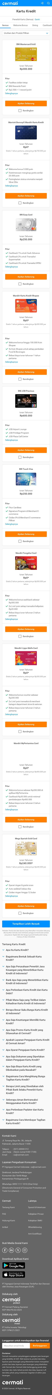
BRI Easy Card (26, 215)
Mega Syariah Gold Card (26, 838)
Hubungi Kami (8, 1220)
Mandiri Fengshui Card (26, 553)
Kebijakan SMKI (35, 1220)
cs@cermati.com (21, 1155)
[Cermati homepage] (12, 1382)
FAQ (4, 1214)
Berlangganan (40, 1345)
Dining (35, 25)
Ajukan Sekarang (26, 103)
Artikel (5, 1227)
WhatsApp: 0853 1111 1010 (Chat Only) (20, 1184)
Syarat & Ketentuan (37, 1207)
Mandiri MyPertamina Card (26, 743)
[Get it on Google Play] (26, 1265)
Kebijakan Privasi (35, 1214)
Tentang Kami (8, 1207)
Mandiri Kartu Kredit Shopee (26, 296)
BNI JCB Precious (26, 391)
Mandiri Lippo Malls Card (26, 648)
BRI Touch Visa (26, 469)
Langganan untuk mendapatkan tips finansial (25, 1340)
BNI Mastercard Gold (26, 44)
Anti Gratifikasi (34, 1234)
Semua (5, 25)
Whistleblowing (35, 1227)
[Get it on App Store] (26, 1274)
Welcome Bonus (20, 25)
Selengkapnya (11, 93)
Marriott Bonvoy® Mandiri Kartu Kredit (26, 122)
